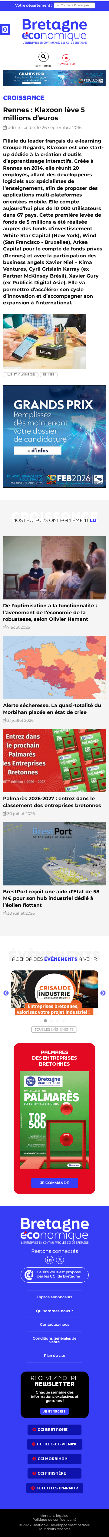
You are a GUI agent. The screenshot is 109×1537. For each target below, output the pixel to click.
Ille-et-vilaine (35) (20, 374)
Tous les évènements (54, 1029)
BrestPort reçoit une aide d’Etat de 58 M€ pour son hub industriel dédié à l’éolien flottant (51, 898)
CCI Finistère (52, 1473)
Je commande (54, 1182)
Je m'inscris (54, 1411)
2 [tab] (51, 1021)
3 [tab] (57, 1021)
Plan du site (54, 1355)
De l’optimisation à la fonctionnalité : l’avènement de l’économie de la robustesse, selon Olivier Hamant (50, 612)
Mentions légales (54, 1515)
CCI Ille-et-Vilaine (57, 1444)
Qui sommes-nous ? (54, 1311)
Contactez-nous (54, 1324)
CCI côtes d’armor (57, 1488)
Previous (6, 993)
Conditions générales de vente (54, 1340)
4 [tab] (64, 1021)
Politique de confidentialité (54, 1519)
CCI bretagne (53, 1429)
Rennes (48, 374)
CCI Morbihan (53, 1458)
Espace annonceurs (54, 1297)
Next (103, 993)
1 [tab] (45, 1021)
